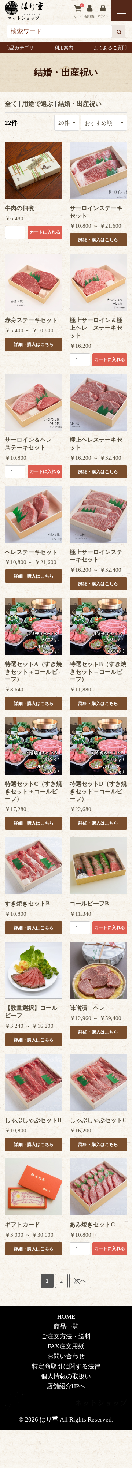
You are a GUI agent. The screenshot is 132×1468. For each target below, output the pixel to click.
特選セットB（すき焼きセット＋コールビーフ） (98, 672)
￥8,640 (14, 689)
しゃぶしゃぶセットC (98, 1120)
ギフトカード (22, 1224)
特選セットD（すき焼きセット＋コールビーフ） (98, 791)
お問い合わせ (66, 1356)
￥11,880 (80, 689)
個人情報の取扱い (66, 1376)
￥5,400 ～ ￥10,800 (29, 330)
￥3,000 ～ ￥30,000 (29, 1235)
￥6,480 (14, 218)
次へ (80, 1280)
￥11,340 (80, 914)
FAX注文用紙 (66, 1346)
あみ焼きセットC (92, 1224)
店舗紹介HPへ (66, 1386)
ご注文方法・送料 (66, 1336)
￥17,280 (15, 809)
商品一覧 (66, 1326)
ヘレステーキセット (31, 552)
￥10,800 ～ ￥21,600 (95, 226)
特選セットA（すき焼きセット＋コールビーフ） (33, 672)
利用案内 (63, 48)
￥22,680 (80, 809)
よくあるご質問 (110, 48)
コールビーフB (89, 903)
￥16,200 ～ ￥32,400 (95, 458)
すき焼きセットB (27, 903)
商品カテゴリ (19, 48)
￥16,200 (80, 346)
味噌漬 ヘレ (87, 1008)
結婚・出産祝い (80, 103)
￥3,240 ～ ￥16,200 (29, 1026)
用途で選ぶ (37, 103)
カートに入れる (45, 232)
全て (11, 103)
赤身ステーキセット (31, 320)
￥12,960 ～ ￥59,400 (95, 1018)
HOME (66, 1316)
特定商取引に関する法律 (66, 1366)
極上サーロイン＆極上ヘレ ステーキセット (96, 328)
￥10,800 (15, 458)
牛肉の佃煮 (19, 208)
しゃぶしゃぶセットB (33, 1120)
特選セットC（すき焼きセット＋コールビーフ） (33, 791)
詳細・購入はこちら (98, 239)
